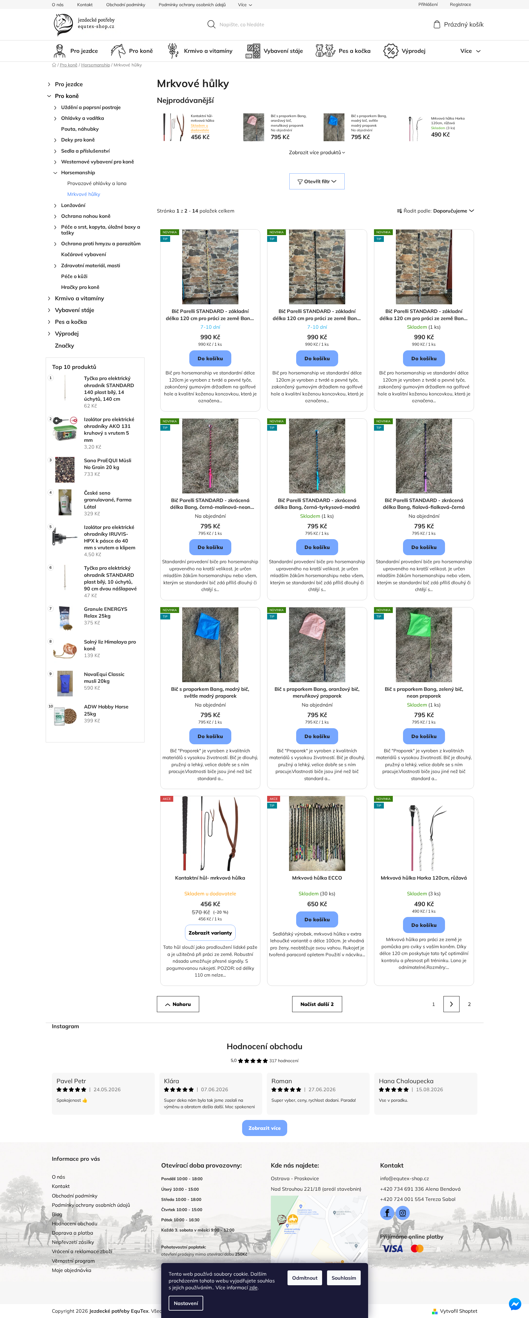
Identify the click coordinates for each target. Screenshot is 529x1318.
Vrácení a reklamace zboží (82, 1251)
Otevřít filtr (317, 181)
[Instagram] (403, 1213)
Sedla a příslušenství (85, 151)
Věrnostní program (73, 1261)
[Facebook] (387, 1213)
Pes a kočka (71, 321)
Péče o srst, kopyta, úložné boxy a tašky (100, 230)
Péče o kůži (74, 276)
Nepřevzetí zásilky (73, 1242)
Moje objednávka (71, 1270)
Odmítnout (304, 1278)
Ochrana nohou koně (86, 216)
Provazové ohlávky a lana (97, 183)
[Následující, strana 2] (451, 1004)
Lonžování (73, 205)
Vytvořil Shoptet (458, 1311)
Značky (64, 345)
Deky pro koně (78, 140)
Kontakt (85, 4)
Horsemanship (78, 172)
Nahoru (182, 1004)
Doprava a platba (72, 1233)
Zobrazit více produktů (315, 152)
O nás (58, 4)
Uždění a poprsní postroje (91, 107)
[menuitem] (75, 51)
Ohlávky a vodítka (82, 118)
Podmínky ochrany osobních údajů (192, 4)
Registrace (460, 4)
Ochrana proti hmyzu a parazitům (101, 243)
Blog (57, 1214)
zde (253, 1287)
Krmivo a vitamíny (79, 298)
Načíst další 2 (317, 1004)
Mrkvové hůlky (83, 194)
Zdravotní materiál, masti (90, 265)
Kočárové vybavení (83, 254)
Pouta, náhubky (80, 129)
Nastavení (186, 1303)
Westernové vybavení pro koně (97, 161)
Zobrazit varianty (210, 933)
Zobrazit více (265, 1128)
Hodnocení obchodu (265, 1046)
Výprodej (67, 333)
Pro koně (67, 95)
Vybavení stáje (74, 310)
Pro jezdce (69, 84)
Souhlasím (344, 1278)
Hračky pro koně (80, 287)
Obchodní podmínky (125, 4)
